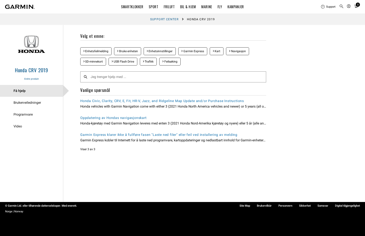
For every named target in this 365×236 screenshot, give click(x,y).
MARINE (206, 6)
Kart (217, 51)
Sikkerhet (305, 205)
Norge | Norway (14, 211)
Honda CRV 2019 (31, 70)
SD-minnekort (93, 61)
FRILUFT (169, 6)
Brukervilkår (264, 205)
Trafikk (149, 61)
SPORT (153, 6)
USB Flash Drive (123, 61)
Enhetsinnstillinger (160, 51)
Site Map (245, 205)
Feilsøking (170, 61)
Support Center (164, 19)
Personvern (285, 205)
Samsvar (322, 205)
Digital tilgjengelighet (347, 205)
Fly (220, 6)
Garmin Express (193, 51)
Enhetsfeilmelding (96, 51)
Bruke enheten (128, 51)
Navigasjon (238, 51)
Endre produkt (31, 79)
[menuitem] (328, 7)
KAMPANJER (235, 6)
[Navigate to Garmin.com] (20, 7)
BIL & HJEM (188, 6)
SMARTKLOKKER (132, 6)
